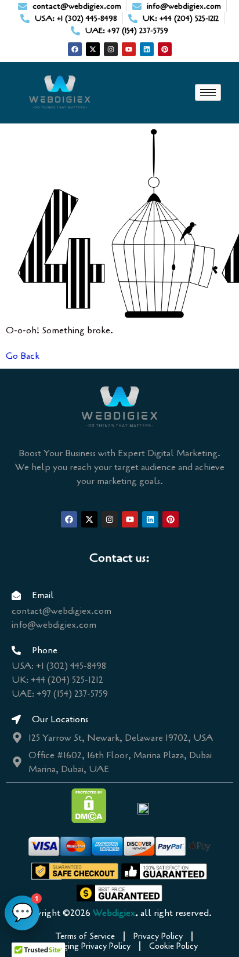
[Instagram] (111, 49)
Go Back (22, 356)
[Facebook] (75, 49)
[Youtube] (129, 49)
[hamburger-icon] (208, 92)
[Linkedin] (147, 49)
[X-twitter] (93, 49)
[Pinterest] (165, 49)
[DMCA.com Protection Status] (89, 820)
